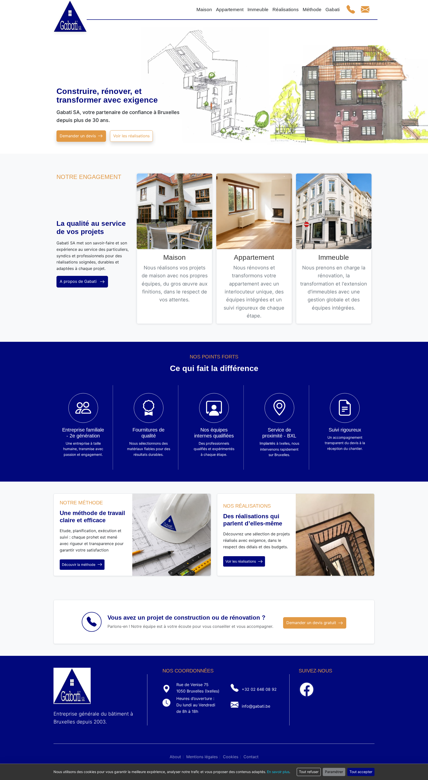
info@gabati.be (256, 706)
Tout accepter (360, 772)
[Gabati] (70, 10)
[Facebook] (307, 689)
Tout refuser (309, 772)
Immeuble (333, 257)
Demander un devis (78, 135)
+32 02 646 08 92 (259, 689)
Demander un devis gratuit (311, 622)
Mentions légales (202, 756)
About (175, 756)
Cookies (230, 756)
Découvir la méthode (78, 564)
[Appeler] (351, 10)
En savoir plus (278, 772)
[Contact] (365, 10)
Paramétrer (334, 772)
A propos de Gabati (79, 281)
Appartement (254, 257)
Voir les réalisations (131, 135)
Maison (174, 257)
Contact (251, 756)
